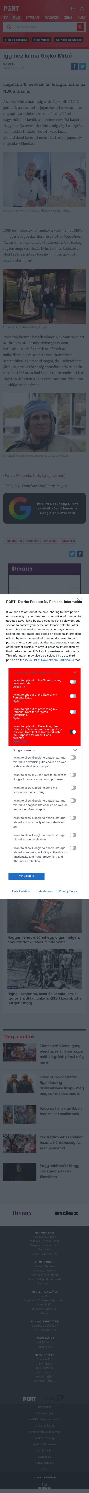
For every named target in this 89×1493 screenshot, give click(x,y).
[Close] (81, 602)
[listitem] (44, 672)
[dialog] (44, 746)
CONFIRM (26, 876)
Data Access (44, 891)
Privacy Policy (68, 891)
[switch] (73, 682)
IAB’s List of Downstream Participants (49, 660)
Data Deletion (21, 891)
